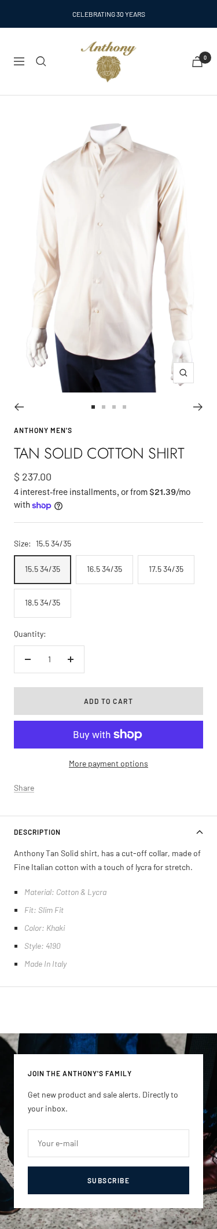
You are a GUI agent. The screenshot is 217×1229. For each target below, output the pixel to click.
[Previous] (19, 407)
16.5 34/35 (104, 569)
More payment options (108, 763)
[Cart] (197, 61)
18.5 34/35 (42, 602)
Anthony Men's (43, 430)
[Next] (198, 407)
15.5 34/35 (42, 569)
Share (24, 788)
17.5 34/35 (166, 569)
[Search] (41, 61)
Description (37, 832)
